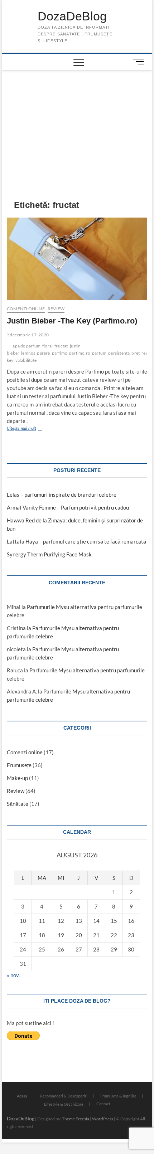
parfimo (59, 353)
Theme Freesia (75, 1118)
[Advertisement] (77, 124)
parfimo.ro (79, 353)
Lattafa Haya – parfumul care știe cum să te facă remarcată (76, 541)
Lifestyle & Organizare (63, 1104)
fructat (61, 346)
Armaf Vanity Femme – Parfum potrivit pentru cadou (68, 507)
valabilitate (26, 360)
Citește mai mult (31, 429)
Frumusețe (19, 765)
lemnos (28, 353)
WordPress (102, 1118)
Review (56, 308)
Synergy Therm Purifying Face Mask (49, 554)
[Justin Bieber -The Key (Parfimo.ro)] (77, 259)
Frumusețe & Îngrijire (118, 1096)
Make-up (17, 778)
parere (43, 353)
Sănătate (17, 803)
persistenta (119, 353)
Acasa (22, 1096)
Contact (103, 1103)
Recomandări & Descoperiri (63, 1096)
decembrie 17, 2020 (29, 334)
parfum (99, 353)
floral (47, 346)
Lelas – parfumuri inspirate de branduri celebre (61, 494)
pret (135, 353)
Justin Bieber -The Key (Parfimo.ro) (72, 320)
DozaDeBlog (72, 16)
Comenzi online (26, 308)
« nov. (13, 975)
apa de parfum (26, 346)
